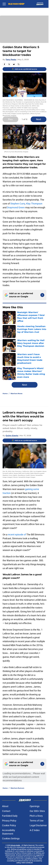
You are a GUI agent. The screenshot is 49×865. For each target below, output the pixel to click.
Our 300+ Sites (37, 811)
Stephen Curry (17, 203)
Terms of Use (37, 820)
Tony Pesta (11, 59)
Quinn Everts (12, 435)
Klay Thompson (34, 203)
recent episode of (17, 534)
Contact (6, 811)
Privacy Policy (9, 820)
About (5, 806)
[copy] (18, 64)
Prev (10, 119)
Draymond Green (16, 207)
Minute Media (15, 845)
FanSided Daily (10, 815)
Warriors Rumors (17, 788)
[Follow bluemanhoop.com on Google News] (42, 295)
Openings (34, 806)
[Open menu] (4, 3)
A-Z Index (35, 830)
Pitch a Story (36, 815)
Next (38, 119)
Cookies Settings (11, 838)
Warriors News (16, 393)
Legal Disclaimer (38, 825)
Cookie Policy (9, 825)
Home (5, 393)
